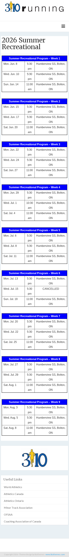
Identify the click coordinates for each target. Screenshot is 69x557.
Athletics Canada (13, 493)
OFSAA (8, 514)
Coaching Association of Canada (22, 521)
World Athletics (13, 487)
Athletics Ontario (14, 500)
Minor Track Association (18, 507)
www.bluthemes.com (55, 554)
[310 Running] (34, 6)
